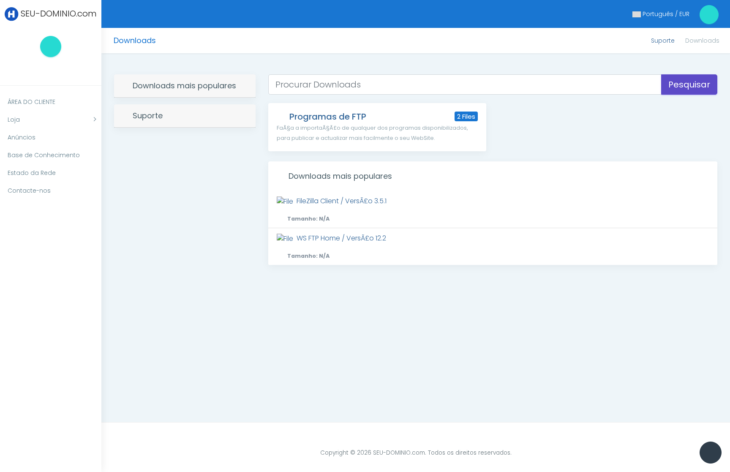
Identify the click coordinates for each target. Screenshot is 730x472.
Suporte (663, 40)
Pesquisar (689, 84)
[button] (39, 69)
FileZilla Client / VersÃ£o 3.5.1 (337, 209)
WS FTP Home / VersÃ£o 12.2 (336, 246)
